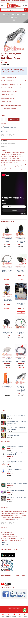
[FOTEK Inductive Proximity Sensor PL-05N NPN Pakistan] (21, 350)
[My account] (23, 5)
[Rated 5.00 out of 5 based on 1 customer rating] (14, 62)
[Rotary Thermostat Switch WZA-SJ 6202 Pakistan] (7, 230)
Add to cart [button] (7, 248)
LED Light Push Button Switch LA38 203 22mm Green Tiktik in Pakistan (21, 240)
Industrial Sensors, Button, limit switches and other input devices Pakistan (14, 16)
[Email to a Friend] (10, 135)
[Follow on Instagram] (5, 523)
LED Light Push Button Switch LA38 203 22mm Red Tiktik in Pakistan (7, 300)
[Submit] (25, 10)
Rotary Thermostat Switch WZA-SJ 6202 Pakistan (7, 240)
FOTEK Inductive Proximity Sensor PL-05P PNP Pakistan (21, 332)
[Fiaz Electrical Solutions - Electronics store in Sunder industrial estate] (14, 5)
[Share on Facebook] (5, 135)
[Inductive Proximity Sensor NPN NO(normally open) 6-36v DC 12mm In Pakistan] (21, 378)
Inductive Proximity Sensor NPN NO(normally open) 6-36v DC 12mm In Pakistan (21, 389)
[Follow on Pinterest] (13, 523)
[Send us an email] (10, 523)
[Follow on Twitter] (8, 523)
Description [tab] (4, 140)
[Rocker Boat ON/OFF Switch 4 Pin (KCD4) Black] (7, 322)
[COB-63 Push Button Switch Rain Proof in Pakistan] (7, 378)
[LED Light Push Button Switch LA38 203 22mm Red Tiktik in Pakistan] (7, 289)
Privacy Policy (4, 544)
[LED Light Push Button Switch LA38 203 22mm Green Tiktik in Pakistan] (21, 230)
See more (15, 519)
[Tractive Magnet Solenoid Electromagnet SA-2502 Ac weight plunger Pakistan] (21, 259)
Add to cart (14, 119)
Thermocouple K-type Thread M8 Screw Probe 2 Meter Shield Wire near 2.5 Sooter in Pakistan (7, 270)
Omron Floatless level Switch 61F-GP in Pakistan (21, 303)
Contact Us (4, 542)
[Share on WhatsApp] (2, 135)
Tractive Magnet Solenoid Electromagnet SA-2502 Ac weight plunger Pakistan (21, 270)
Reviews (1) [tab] (4, 146)
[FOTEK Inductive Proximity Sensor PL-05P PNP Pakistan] (21, 322)
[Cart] (26, 5)
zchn (15, 127)
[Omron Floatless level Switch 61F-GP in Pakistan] (21, 291)
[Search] (4, 5)
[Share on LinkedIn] (13, 135)
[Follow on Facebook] (2, 523)
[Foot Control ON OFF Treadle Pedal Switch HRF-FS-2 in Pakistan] (7, 350)
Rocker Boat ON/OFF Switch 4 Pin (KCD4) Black (7, 332)
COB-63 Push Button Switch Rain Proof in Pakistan (7, 388)
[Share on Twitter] (8, 135)
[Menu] (2, 5)
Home (4, 14)
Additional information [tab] (8, 143)
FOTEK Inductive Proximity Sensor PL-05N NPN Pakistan (21, 360)
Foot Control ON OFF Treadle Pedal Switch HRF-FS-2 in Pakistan (7, 360)
